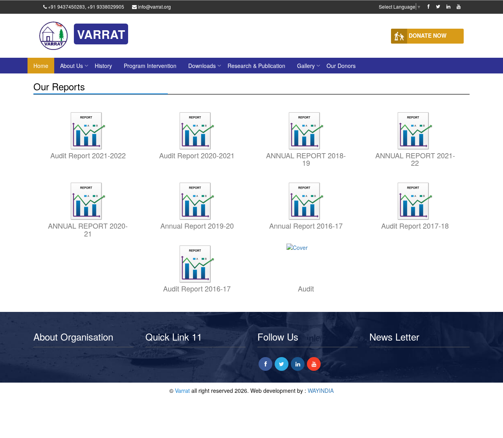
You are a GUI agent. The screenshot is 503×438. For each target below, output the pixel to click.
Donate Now (426, 35)
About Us (71, 66)
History (103, 66)
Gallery (306, 66)
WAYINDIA (321, 390)
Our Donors (341, 66)
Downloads (202, 66)
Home (40, 66)
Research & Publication (256, 66)
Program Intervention (150, 66)
